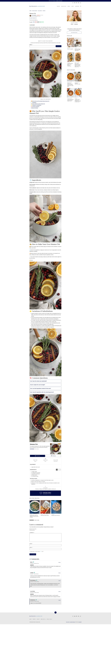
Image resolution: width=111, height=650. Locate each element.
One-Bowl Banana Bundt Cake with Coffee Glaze (77, 49)
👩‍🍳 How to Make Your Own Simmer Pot (38, 103)
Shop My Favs (63, 6)
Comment (32, 532)
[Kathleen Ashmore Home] (37, 6)
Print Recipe (38, 455)
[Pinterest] (79, 3)
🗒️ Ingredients (33, 102)
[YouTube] (75, 3)
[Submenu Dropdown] (66, 6)
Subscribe (77, 6)
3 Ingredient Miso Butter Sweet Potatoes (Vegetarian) (70, 64)
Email (31, 44)
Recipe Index (34, 10)
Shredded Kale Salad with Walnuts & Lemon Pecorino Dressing (34, 516)
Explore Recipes (74, 32)
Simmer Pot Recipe (34, 107)
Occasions (40, 10)
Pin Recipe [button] (54, 455)
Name (31, 543)
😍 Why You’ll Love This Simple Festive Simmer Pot (40, 101)
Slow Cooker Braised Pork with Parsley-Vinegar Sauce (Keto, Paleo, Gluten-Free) (78, 65)
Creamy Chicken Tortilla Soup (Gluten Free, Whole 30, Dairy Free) (78, 100)
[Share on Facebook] (33, 22)
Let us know (45, 493)
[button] (30, 449)
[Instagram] (73, 3)
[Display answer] (60, 381)
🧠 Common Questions (35, 106)
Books (69, 6)
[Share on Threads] (38, 22)
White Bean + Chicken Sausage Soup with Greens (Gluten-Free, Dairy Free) (70, 85)
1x (56, 469)
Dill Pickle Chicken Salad (45, 515)
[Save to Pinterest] (36, 22)
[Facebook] (77, 3)
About (73, 6)
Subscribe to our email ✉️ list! (36, 551)
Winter (44, 10)
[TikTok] (81, 3)
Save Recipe (58, 46)
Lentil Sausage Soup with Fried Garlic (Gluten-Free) (70, 100)
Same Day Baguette (70, 48)
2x (58, 469)
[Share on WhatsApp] (43, 22)
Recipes (58, 6)
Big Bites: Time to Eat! (59, 0)
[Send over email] (40, 22)
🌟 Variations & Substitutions (36, 105)
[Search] (81, 6)
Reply (60, 562)
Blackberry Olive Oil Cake (56, 515)
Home (30, 10)
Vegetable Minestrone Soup (77, 83)
